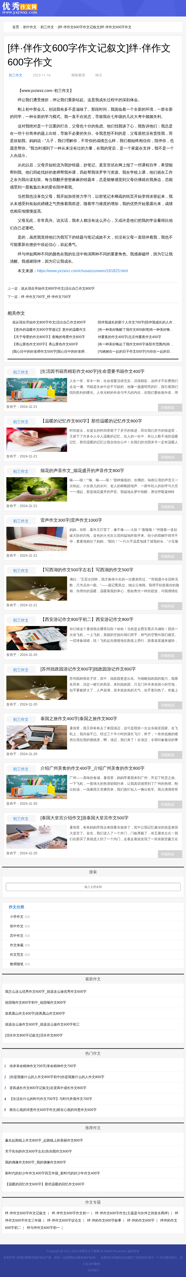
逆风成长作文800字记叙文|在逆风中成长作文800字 (47, 1088)
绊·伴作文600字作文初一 (70, 1213)
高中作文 (20, 936)
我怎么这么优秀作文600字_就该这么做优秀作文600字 (45, 991)
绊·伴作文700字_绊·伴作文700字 (46, 297)
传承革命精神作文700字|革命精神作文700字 (42, 1066)
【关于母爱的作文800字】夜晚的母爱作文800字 (48, 337)
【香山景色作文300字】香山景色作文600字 (45, 344)
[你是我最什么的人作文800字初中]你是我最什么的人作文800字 (56, 1077)
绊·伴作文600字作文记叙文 (25, 1213)
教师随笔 (20, 964)
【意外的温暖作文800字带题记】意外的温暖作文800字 (53, 329)
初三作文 (47, 27)
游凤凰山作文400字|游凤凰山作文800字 (35, 1013)
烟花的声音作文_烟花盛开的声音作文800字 (82, 470)
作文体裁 (20, 945)
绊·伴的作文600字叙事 (104, 1220)
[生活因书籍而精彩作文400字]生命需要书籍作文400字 (92, 371)
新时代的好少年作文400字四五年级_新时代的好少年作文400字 (52, 1173)
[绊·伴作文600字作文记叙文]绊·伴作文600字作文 (95, 27)
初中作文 (30, 27)
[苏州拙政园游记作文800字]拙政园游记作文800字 (88, 669)
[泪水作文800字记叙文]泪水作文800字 (34, 1035)
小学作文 (20, 917)
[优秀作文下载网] (20, 12)
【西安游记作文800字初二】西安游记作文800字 (86, 619)
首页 (15, 27)
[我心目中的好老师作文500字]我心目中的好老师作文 (51, 351)
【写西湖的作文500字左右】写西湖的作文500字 (86, 569)
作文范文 (20, 954)
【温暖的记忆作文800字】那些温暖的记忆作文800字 (91, 421)
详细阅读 (167, 408)
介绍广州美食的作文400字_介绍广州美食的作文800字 (92, 768)
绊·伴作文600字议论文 (64, 1220)
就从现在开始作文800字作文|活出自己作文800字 (58, 288)
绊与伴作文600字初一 (43, 1228)
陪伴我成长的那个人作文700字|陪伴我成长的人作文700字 (141, 322)
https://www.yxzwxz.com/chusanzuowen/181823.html (82, 271)
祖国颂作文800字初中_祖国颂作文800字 (35, 1002)
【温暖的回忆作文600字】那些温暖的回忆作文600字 (45, 1184)
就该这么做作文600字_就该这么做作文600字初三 (42, 1024)
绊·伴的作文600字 (141, 1220)
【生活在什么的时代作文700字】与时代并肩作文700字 (50, 1099)
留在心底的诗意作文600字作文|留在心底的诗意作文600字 (53, 1110)
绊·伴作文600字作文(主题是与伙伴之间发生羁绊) (132, 1213)
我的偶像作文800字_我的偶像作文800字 (35, 1162)
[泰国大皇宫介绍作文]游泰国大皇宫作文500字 (84, 817)
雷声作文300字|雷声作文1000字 (71, 520)
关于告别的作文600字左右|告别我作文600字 (38, 1151)
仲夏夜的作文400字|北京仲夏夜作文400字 (129, 337)
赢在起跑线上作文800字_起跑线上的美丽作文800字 (44, 1140)
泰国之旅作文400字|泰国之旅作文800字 (78, 718)
